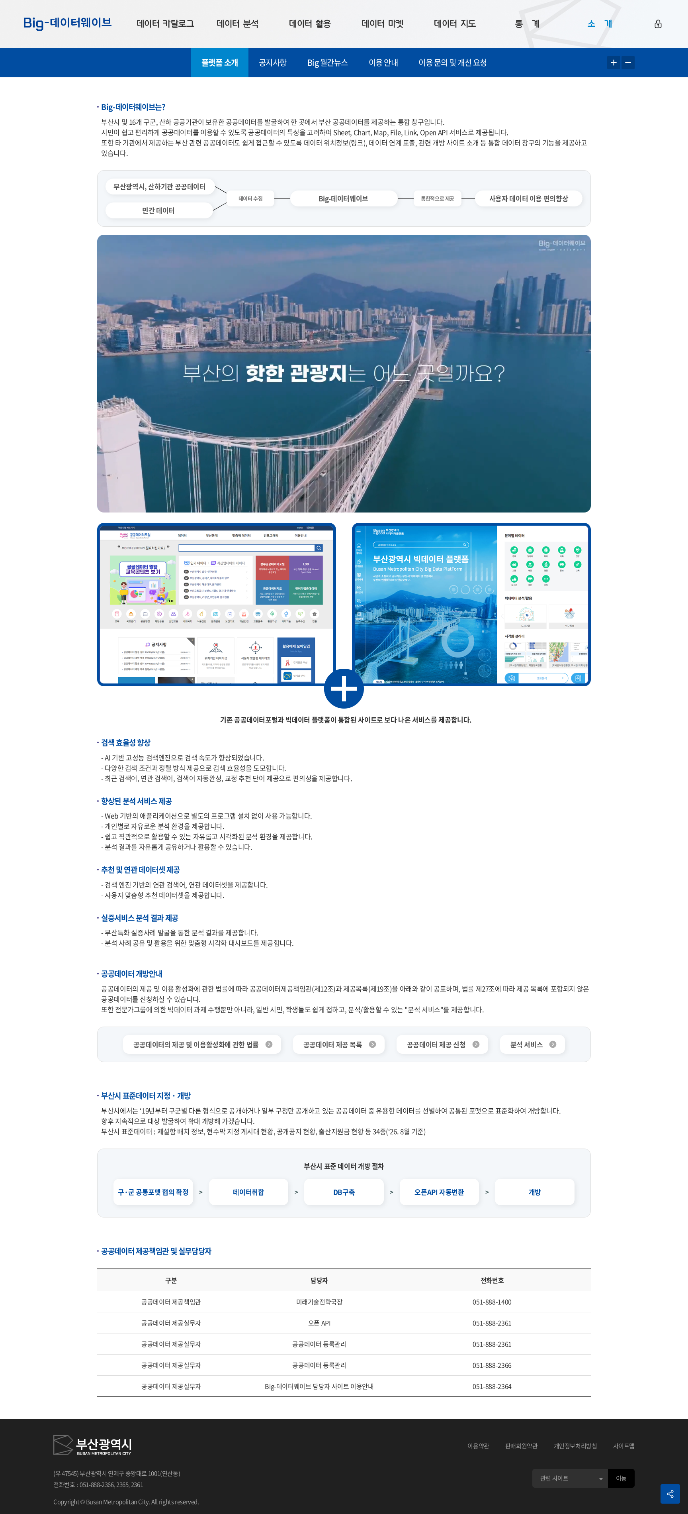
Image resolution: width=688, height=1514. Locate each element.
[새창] (92, 1446)
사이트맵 (624, 1445)
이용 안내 (383, 62)
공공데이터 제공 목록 (332, 1044)
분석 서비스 (526, 1044)
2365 (122, 1484)
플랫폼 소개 (219, 62)
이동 (621, 1478)
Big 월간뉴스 (327, 62)
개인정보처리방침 (575, 1445)
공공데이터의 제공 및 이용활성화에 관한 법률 (196, 1044)
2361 (137, 1484)
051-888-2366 (97, 1484)
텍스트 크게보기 (613, 62)
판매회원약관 (521, 1445)
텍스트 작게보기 (628, 62)
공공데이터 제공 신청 (436, 1044)
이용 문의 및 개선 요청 (452, 62)
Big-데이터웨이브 (67, 24)
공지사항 (273, 62)
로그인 (658, 24)
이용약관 (478, 1445)
